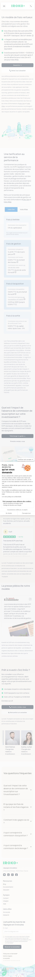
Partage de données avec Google (12, 505)
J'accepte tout (26, 513)
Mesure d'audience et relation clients (13, 503)
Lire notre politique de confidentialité (11, 496)
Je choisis (9, 513)
